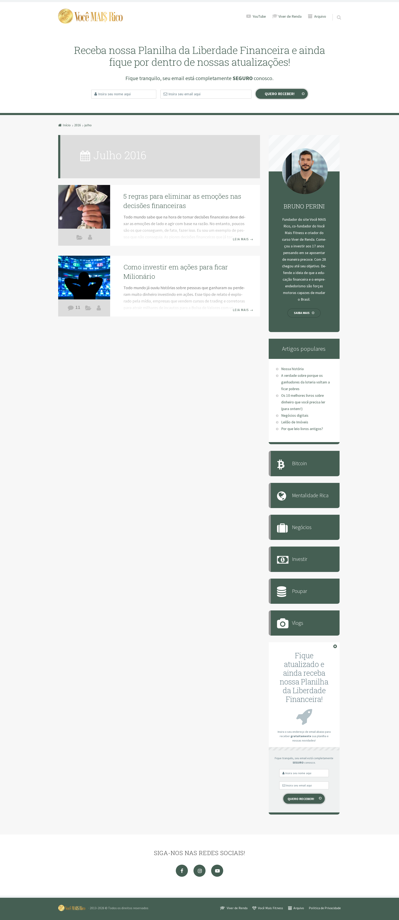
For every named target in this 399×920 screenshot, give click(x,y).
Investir (88, 308)
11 (77, 307)
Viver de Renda (290, 16)
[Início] (73, 908)
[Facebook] (182, 870)
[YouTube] (217, 870)
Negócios (302, 527)
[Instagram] (199, 870)
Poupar (299, 591)
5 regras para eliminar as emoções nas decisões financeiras (182, 201)
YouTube (259, 16)
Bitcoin (299, 463)
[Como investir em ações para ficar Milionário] (84, 278)
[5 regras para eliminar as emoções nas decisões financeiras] (84, 207)
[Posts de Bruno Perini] (90, 237)
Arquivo (320, 16)
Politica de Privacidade (325, 908)
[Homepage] (90, 16)
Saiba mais (302, 313)
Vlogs (297, 623)
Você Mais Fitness (270, 908)
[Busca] (335, 12)
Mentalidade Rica (79, 238)
